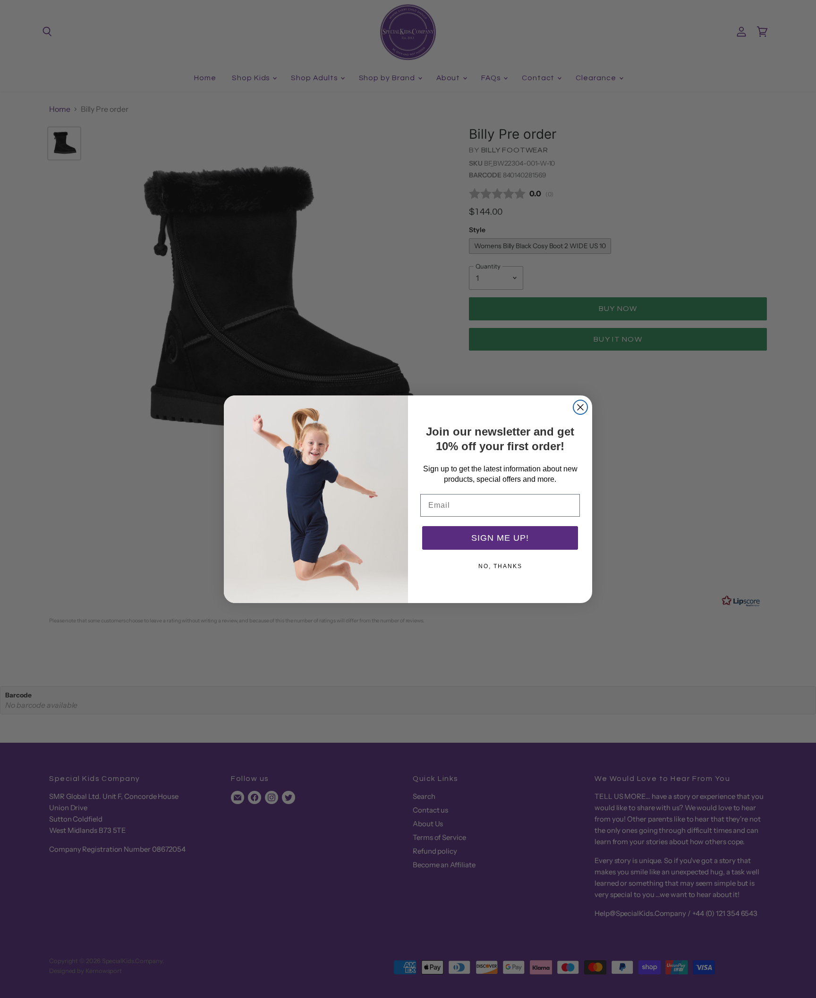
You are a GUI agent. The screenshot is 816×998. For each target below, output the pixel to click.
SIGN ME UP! (500, 538)
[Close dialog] (580, 407)
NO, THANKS (500, 566)
